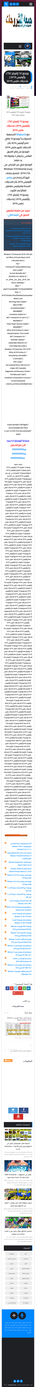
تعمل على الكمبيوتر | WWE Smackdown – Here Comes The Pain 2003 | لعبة (18, 1176)
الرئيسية (28, 88)
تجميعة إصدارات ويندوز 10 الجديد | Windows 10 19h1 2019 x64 (21, 915)
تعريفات (26, 1283)
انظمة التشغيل (20, 88)
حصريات (12, 1283)
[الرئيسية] (27, 46)
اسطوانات (11, 1254)
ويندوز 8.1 (25, 1303)
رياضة (25, 1288)
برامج (11, 1268)
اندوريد (11, 1263)
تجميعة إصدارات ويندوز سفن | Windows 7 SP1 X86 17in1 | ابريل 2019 (19, 966)
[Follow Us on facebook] (21, 1381)
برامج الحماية (25, 1273)
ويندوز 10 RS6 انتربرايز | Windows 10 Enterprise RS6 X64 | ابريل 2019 (21, 928)
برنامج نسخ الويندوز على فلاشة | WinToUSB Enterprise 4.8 (22, 960)
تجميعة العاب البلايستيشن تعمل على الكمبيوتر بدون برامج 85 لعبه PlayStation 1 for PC (18, 1146)
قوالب (11, 1288)
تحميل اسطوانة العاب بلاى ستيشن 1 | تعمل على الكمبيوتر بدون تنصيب (18, 1204)
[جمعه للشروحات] (19, 29)
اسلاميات (25, 1259)
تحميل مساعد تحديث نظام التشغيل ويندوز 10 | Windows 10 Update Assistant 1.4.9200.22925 (18, 238)
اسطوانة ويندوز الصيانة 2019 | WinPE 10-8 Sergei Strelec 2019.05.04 (19, 908)
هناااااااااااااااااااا (19, 449)
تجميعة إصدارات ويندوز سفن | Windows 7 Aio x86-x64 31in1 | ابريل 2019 (19, 947)
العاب (25, 1263)
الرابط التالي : (13, 215)
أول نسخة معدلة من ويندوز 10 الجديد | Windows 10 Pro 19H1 (20, 902)
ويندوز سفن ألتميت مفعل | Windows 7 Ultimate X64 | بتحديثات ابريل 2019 (20, 940)
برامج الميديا (11, 1273)
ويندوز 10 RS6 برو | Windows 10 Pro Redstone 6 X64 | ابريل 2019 (21, 934)
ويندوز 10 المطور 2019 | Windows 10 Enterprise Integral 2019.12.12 (20, 245)
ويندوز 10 (12, 88)
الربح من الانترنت (12, 1259)
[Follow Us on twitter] (18, 1381)
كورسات (25, 1293)
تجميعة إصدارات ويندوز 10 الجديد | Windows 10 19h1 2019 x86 (21, 921)
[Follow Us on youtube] (14, 1381)
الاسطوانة (21, 134)
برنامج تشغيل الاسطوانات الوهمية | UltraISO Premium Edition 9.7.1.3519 (20, 870)
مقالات (12, 1293)
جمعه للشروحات (12, 1385)
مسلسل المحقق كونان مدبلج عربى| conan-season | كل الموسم (18, 1232)
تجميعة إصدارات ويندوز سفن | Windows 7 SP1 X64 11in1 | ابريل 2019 (19, 953)
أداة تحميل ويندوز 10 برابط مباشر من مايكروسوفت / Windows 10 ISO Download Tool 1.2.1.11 (18, 230)
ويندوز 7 (12, 1298)
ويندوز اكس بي (12, 1303)
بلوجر (11, 1278)
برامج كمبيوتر (25, 1278)
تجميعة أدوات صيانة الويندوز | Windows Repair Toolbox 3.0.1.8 (20, 863)
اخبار (26, 1254)
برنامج (9, 177)
